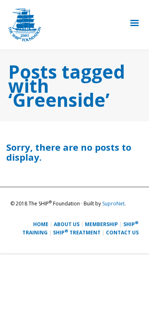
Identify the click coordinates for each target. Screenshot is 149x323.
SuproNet (113, 203)
